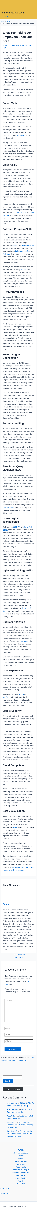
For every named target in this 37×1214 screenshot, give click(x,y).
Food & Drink (20, 1164)
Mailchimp (6, 254)
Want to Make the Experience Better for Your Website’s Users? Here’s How (20, 1133)
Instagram (20, 135)
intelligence (24, 641)
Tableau (15, 245)
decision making (8, 507)
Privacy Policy (5, 1188)
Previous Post (18, 954)
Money (20, 1158)
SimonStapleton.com (13, 12)
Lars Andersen (12, 1103)
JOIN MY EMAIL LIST (13, 1089)
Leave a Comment (9, 45)
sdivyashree (11, 1122)
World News (20, 1184)
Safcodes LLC (12, 1131)
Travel (20, 1181)
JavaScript (6, 697)
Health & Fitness (20, 1161)
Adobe (21, 694)
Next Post (18, 957)
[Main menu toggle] (6, 16)
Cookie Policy (5, 1193)
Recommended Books (20, 1172)
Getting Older (20, 1175)
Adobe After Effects (19, 212)
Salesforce (19, 251)
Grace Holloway (12, 1109)
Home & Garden (21, 1178)
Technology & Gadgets (20, 1170)
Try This (21, 1150)
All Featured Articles (20, 1153)
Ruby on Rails (27, 527)
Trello (24, 608)
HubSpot (27, 251)
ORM (19, 527)
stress (23, 270)
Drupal (5, 530)
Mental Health (21, 1167)
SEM (15, 527)
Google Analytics (28, 245)
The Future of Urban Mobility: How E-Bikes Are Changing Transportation (20, 1124)
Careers (21, 1156)
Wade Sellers (11, 1116)
